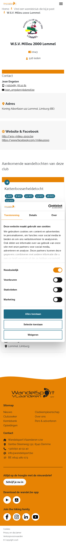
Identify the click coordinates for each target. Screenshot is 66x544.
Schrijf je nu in (14, 482)
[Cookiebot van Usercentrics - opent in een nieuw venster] (48, 206)
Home (5, 8)
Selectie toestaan (33, 324)
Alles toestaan (33, 314)
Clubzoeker (10, 416)
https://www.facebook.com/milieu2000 (25, 140)
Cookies (6, 529)
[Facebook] (7, 517)
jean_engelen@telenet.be (19, 89)
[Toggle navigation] (61, 3)
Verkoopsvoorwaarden (13, 536)
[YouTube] (35, 517)
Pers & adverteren (45, 420)
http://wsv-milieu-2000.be (17, 136)
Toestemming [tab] (11, 215)
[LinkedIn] (26, 517)
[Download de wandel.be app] (7, 500)
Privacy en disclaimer (12, 532)
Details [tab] (33, 215)
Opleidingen (10, 425)
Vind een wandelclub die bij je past (34, 8)
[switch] (57, 279)
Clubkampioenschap (47, 412)
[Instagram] (16, 517)
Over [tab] (54, 215)
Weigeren (33, 334)
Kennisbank (10, 420)
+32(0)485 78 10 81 (15, 85)
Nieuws (7, 412)
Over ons (40, 416)
